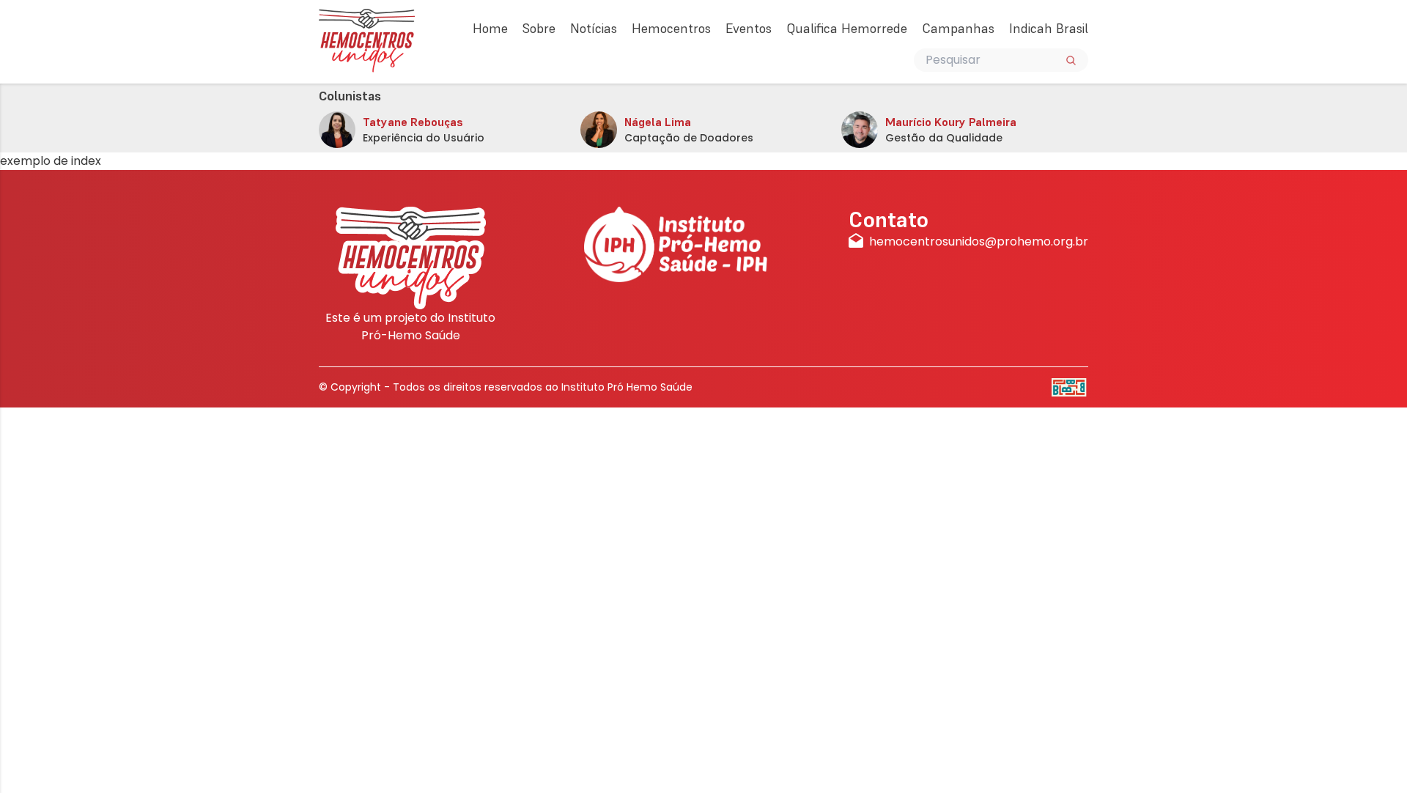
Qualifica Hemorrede (846, 28)
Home (490, 28)
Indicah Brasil (1048, 28)
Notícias (593, 28)
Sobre (538, 28)
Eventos (748, 28)
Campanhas (958, 28)
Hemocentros (671, 28)
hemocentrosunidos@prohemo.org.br (978, 241)
